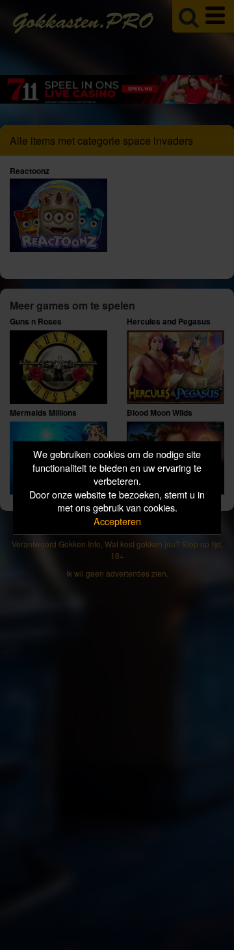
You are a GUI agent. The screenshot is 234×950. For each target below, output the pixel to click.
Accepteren (117, 521)
